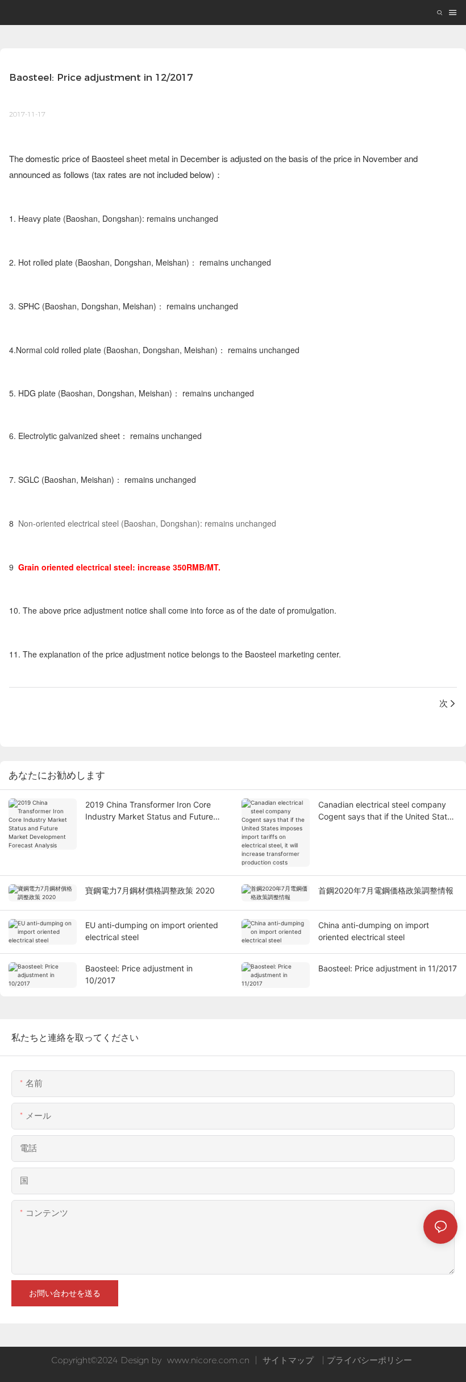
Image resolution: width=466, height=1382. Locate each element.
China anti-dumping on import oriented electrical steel (373, 931)
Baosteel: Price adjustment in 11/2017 (387, 968)
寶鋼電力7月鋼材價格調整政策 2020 (150, 890)
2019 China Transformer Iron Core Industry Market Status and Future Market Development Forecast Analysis (149, 811)
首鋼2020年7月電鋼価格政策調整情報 (385, 890)
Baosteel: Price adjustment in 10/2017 (139, 974)
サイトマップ (288, 1360)
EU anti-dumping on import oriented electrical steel (151, 931)
